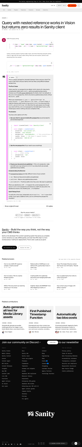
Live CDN (4, 376)
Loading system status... (58, 443)
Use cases (5, 386)
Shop (43, 358)
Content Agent (6, 361)
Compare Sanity (26, 391)
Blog (43, 353)
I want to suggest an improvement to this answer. (27, 217)
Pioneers (24, 361)
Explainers (25, 378)
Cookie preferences (68, 371)
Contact (44, 351)
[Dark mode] (78, 443)
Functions (5, 378)
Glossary (24, 393)
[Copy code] (51, 42)
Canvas (4, 358)
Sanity (5, 229)
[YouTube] (6, 444)
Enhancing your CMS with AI (30, 386)
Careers (44, 363)
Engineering (45, 356)
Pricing (24, 396)
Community (45, 9)
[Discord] (20, 444)
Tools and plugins (27, 358)
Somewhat (27, 215)
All (4, 9)
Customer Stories (47, 368)
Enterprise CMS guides (28, 381)
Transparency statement (69, 361)
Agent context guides (28, 388)
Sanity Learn (26, 356)
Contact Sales (61, 5)
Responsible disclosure (69, 366)
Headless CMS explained (29, 373)
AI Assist (5, 383)
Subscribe (53, 342)
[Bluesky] (11, 444)
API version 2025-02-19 (25, 93)
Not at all (19, 215)
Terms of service (67, 353)
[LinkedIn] (9, 444)
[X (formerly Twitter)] (14, 444)
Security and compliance (69, 363)
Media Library (6, 353)
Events (44, 361)
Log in (53, 5)
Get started (72, 5)
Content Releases (7, 366)
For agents (25, 398)
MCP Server (5, 363)
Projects (31, 9)
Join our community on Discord (20, 342)
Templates (23, 9)
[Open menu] (78, 5)
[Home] (5, 5)
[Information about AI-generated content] (17, 77)
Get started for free (9, 247)
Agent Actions (6, 381)
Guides (9, 9)
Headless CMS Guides (28, 383)
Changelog (45, 366)
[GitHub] (3, 444)
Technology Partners (48, 373)
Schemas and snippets (28, 368)
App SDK (4, 371)
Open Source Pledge (68, 368)
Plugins (16, 9)
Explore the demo (24, 247)
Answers (4, 18)
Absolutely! (35, 215)
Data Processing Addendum (69, 356)
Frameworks (25, 363)
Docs (23, 351)
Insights (4, 368)
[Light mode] (73, 443)
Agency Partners (47, 371)
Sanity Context (6, 356)
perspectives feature (17, 174)
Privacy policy (66, 351)
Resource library (27, 376)
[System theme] (75, 443)
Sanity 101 (25, 353)
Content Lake (6, 373)
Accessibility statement (69, 358)
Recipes (38, 9)
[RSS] (17, 444)
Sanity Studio (6, 351)
